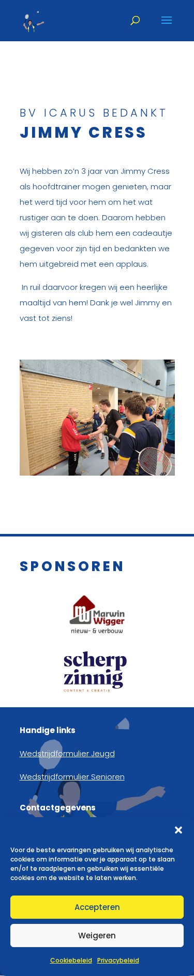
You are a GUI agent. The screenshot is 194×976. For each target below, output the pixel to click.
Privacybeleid (118, 960)
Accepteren (97, 907)
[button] (178, 830)
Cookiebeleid (71, 960)
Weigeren (97, 935)
